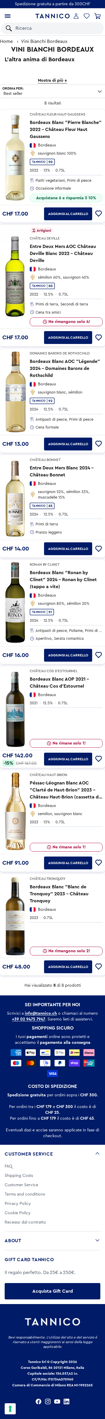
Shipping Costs (19, 1176)
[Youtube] (57, 1401)
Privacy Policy (18, 1204)
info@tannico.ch (41, 1013)
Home (6, 41)
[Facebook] (38, 1401)
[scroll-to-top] (97, 1390)
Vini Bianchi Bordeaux (44, 41)
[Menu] (7, 16)
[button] (93, 28)
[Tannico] (52, 16)
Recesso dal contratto (25, 1222)
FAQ (8, 1166)
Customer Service (29, 1154)
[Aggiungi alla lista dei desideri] (98, 213)
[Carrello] (97, 16)
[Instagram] (47, 1401)
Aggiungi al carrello (68, 214)
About (13, 1240)
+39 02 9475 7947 (28, 1019)
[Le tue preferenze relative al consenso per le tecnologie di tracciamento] (10, 1408)
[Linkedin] (66, 1401)
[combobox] (48, 28)
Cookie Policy (18, 1213)
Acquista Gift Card (52, 1291)
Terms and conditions (25, 1194)
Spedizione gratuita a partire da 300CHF (52, 4)
